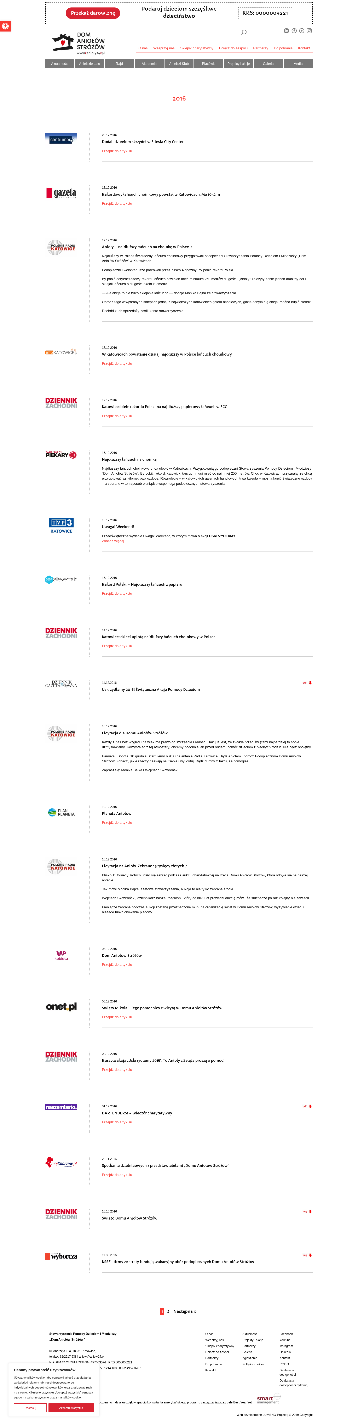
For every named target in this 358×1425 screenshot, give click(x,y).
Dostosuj (30, 1407)
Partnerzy (260, 48)
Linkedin (285, 1352)
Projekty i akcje (238, 64)
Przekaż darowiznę (93, 13)
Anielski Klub (179, 64)
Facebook (286, 1334)
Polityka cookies (253, 1364)
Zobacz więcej (113, 541)
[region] (53, 1390)
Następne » (185, 1311)
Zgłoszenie (249, 1358)
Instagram (286, 1346)
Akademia (149, 64)
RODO (284, 1364)
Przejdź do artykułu (117, 151)
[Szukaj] (243, 32)
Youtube (284, 1340)
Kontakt (304, 48)
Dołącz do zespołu (233, 48)
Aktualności (59, 64)
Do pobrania (283, 48)
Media (298, 64)
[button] (5, 26)
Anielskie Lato (89, 64)
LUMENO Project (275, 1414)
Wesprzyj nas (164, 48)
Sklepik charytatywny (196, 48)
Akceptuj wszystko (71, 1407)
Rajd (119, 64)
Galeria (268, 64)
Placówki (208, 64)
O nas (143, 48)
